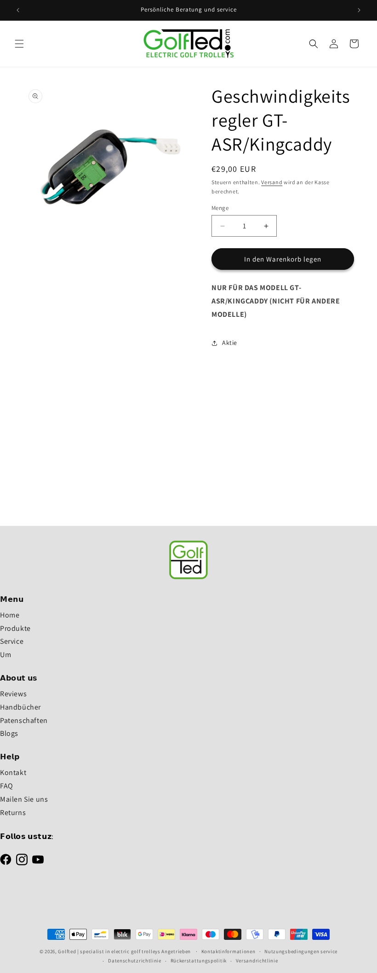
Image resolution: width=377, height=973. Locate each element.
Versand (271, 182)
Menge (219, 208)
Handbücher (20, 707)
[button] (19, 44)
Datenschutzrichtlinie (134, 960)
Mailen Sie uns (24, 799)
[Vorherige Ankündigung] (18, 10)
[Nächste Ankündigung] (359, 10)
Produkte (15, 628)
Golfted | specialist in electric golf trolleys (109, 951)
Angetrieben (176, 951)
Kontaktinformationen (228, 951)
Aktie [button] (229, 342)
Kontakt (13, 772)
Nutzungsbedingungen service (300, 951)
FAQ (6, 786)
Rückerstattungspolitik (199, 960)
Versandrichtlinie (257, 960)
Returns (13, 812)
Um (5, 654)
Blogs (9, 733)
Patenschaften (24, 720)
